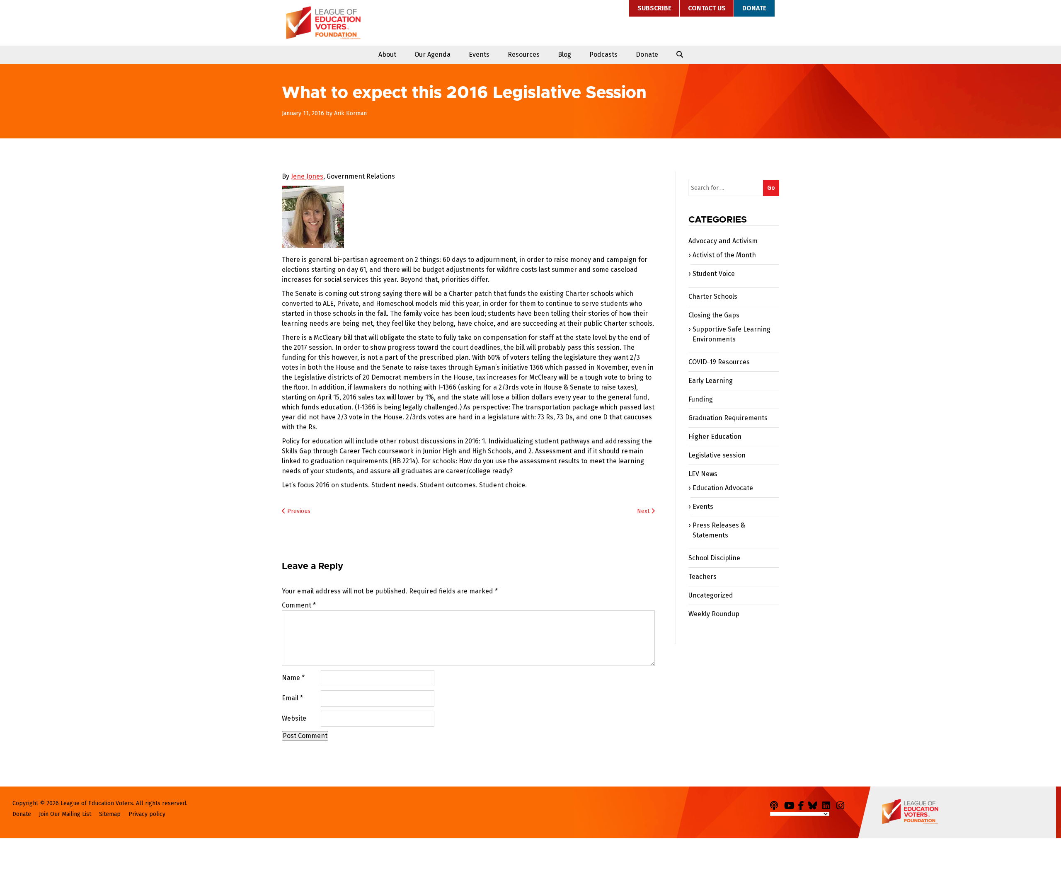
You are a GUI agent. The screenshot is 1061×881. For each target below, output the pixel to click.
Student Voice (714, 274)
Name (293, 678)
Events (479, 54)
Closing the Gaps (713, 315)
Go (771, 187)
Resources (524, 54)
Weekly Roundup (713, 614)
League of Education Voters (323, 22)
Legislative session (717, 455)
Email (292, 698)
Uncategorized (710, 595)
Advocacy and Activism (723, 241)
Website (294, 718)
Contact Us (707, 8)
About (387, 54)
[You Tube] (790, 804)
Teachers (702, 577)
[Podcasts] (776, 804)
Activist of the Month (724, 255)
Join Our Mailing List (65, 814)
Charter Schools (712, 296)
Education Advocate (723, 488)
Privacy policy (146, 814)
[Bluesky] (814, 804)
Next (644, 511)
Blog (564, 54)
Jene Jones (307, 176)
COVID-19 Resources (719, 362)
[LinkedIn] (828, 804)
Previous (298, 511)
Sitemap (110, 814)
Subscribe (654, 8)
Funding (700, 399)
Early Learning (710, 381)
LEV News (702, 474)
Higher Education (714, 436)
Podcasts (603, 54)
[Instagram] (842, 804)
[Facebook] (802, 804)
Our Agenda (432, 54)
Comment (299, 605)
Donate (754, 8)
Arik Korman (350, 113)
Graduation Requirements (728, 418)
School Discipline (714, 558)
